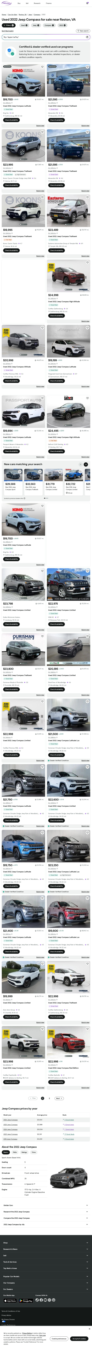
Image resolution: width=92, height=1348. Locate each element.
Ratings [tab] (24, 1152)
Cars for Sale (12, 15)
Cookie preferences (59, 1339)
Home (4, 15)
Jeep (30, 15)
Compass (37, 15)
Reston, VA (22, 15)
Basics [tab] (6, 1152)
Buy (19, 3)
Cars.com (42, 1335)
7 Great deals (69, 1129)
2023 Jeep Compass (10, 1134)
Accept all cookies (79, 1339)
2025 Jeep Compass (10, 1125)
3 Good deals (69, 1120)
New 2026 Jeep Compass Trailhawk (32, 488)
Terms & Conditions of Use (11, 1311)
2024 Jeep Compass (10, 1129)
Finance (48, 3)
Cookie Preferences (8, 1325)
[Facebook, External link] (41, 1300)
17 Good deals (69, 1134)
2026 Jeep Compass (10, 1120)
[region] (46, 1336)
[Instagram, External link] (49, 1300)
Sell (27, 3)
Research (37, 3)
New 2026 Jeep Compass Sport (10, 488)
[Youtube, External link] (45, 1300)
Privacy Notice (6, 1315)
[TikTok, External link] (37, 1300)
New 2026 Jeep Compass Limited (51, 488)
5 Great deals (69, 1125)
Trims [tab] (34, 1152)
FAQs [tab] (15, 1152)
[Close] (89, 1328)
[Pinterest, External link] (53, 1300)
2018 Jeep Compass (10, 1139)
